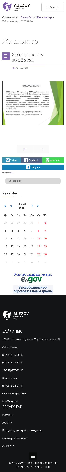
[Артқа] (25, 149)
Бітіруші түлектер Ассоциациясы (21, 430)
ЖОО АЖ (7, 422)
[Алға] (41, 149)
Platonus (7, 415)
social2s (12, 173)
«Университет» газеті (15, 438)
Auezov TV (8, 445)
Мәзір (53, 7)
